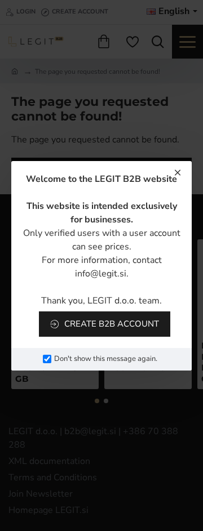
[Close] (177, 172)
